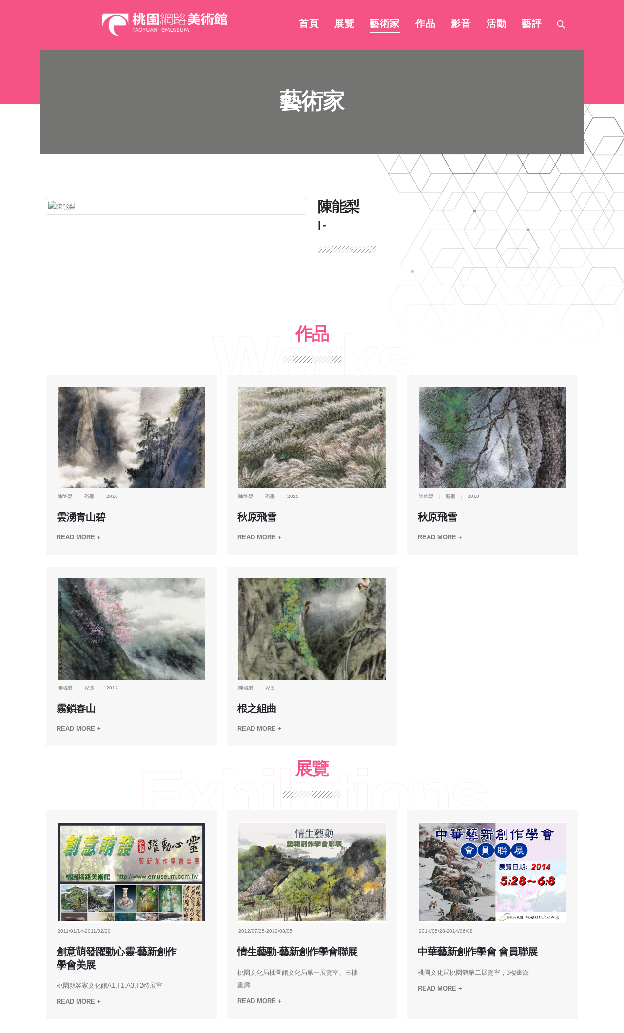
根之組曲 (256, 708)
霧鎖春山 (76, 708)
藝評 (532, 24)
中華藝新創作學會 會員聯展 (477, 951)
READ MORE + (79, 537)
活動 (497, 24)
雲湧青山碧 (81, 517)
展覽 (344, 24)
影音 (461, 24)
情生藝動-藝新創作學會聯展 (297, 951)
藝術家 (385, 24)
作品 (425, 24)
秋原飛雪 (256, 517)
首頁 (309, 24)
